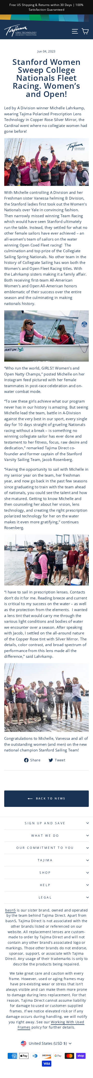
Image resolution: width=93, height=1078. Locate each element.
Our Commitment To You (45, 848)
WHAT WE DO (45, 835)
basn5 (10, 910)
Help (45, 885)
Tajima (45, 860)
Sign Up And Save (45, 823)
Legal (45, 897)
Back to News (50, 798)
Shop (45, 872)
